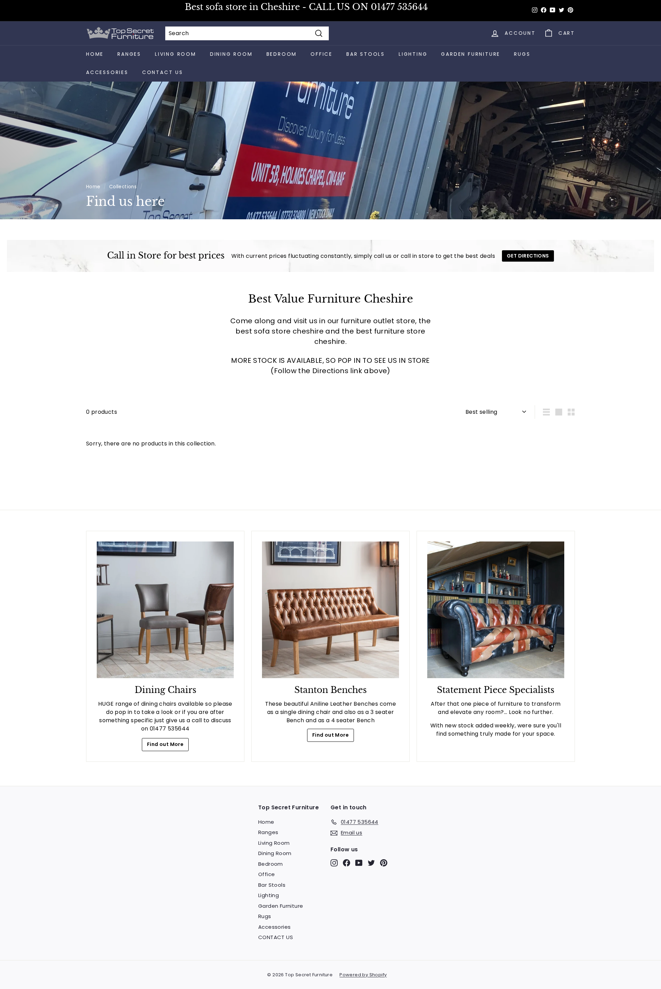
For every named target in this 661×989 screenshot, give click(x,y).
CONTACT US (162, 72)
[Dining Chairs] (165, 609)
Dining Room (231, 54)
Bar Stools (365, 54)
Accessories (107, 72)
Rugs (522, 54)
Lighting (413, 54)
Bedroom (281, 54)
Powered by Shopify (363, 974)
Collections (123, 186)
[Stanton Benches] (330, 609)
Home (95, 54)
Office (322, 54)
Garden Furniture (470, 54)
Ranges (129, 54)
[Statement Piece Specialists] (495, 609)
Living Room (175, 54)
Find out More (165, 744)
